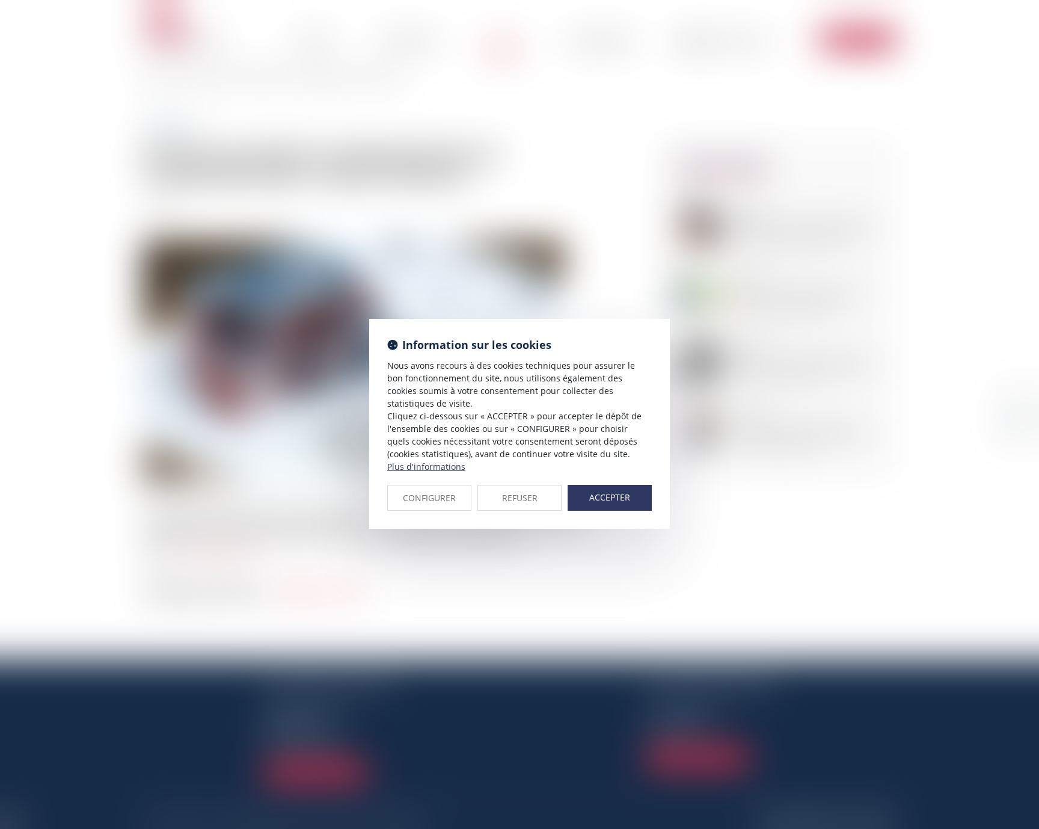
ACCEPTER (609, 497)
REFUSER (520, 498)
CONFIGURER (429, 498)
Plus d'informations (426, 466)
